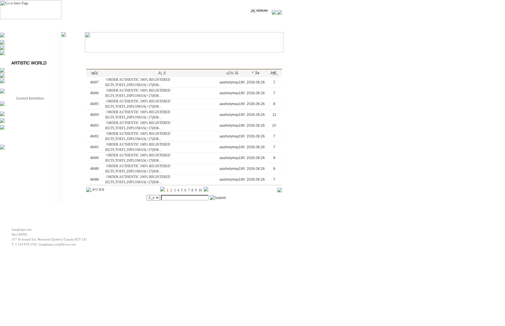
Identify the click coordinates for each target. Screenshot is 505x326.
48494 (94, 115)
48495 (94, 104)
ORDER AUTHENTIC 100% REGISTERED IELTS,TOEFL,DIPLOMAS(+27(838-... (137, 82)
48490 (94, 158)
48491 (94, 147)
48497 (94, 82)
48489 (94, 169)
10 (200, 190)
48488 (94, 179)
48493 (94, 125)
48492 (94, 136)
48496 (94, 93)
